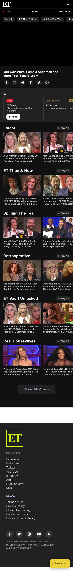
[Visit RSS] (48, 535)
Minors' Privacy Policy (20, 518)
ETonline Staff (15, 484)
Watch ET (64, 11)
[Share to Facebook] (6, 83)
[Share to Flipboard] (31, 83)
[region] (36, 45)
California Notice (17, 514)
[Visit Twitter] (19, 535)
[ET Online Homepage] (8, 4)
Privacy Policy (15, 506)
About (10, 480)
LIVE (8, 11)
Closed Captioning (18, 510)
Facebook (12, 459)
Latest (8, 19)
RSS (9, 488)
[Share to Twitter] (15, 83)
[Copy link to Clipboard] (39, 83)
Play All (65, 128)
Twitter (10, 468)
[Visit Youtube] (38, 534)
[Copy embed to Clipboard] (47, 83)
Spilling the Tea (52, 19)
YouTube (12, 472)
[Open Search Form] (68, 4)
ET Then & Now (27, 19)
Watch (14, 117)
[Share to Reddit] (23, 83)
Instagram (13, 464)
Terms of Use (14, 502)
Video (35, 11)
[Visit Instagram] (29, 535)
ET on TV (12, 476)
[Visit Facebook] (9, 535)
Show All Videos (36, 389)
